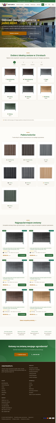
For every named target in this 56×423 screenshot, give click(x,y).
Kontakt (30, 385)
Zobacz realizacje (34, 33)
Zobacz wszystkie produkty (27, 319)
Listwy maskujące (33, 377)
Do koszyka (22, 254)
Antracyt (3, 390)
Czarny (3, 388)
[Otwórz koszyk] (52, 4)
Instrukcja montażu (33, 390)
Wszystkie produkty (33, 367)
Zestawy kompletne (33, 371)
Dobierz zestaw (19, 4)
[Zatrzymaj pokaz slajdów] (36, 45)
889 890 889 (36, 353)
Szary (3, 386)
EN (45, 4)
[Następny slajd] (52, 27)
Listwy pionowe (32, 373)
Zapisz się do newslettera (34, 394)
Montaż (38, 4)
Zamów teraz (21, 353)
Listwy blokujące (32, 375)
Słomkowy (4, 392)
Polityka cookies (15, 419)
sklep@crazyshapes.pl (7, 407)
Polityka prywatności (6, 419)
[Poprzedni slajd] (2, 27)
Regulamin (30, 417)
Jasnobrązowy (5, 383)
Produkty (27, 4)
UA (48, 4)
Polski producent (7, 16)
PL (42, 4)
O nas (30, 383)
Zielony (3, 394)
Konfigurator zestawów (34, 369)
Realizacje (32, 4)
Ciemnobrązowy (5, 385)
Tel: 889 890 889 (5, 405)
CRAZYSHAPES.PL (7, 366)
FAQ (30, 386)
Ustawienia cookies (25, 419)
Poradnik (31, 392)
